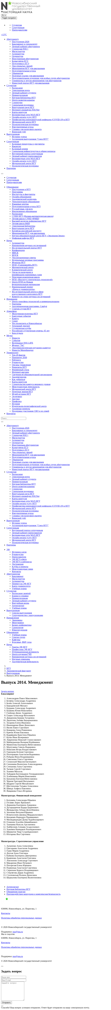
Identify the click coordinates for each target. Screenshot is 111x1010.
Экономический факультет (18, 671)
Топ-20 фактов (18, 355)
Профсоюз (17, 401)
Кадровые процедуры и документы (28, 144)
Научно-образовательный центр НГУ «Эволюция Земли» (38, 236)
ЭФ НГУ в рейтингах (22, 562)
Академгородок (19, 377)
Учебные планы (19, 588)
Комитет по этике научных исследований (31, 296)
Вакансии (16, 146)
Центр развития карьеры (23, 100)
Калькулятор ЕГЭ (20, 61)
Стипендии (17, 102)
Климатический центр (22, 270)
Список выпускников (22, 613)
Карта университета (21, 586)
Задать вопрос (7, 691)
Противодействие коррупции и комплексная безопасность (33, 894)
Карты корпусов (19, 112)
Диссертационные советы (24, 257)
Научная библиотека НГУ (24, 97)
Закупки (16, 399)
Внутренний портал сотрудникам (27, 154)
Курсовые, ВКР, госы (22, 642)
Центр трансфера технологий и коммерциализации (35, 301)
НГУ (8, 668)
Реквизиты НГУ (19, 367)
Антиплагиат (18, 605)
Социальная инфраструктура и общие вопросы (33, 151)
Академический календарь (24, 199)
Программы (17, 192)
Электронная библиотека (23, 226)
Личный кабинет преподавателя (27, 156)
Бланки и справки (20, 596)
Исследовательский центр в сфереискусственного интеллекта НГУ (27, 293)
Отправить (6, 1003)
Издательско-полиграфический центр (29, 406)
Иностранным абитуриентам (25, 59)
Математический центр (23, 267)
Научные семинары (21, 659)
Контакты (11, 413)
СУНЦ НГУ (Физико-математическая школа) (32, 216)
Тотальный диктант (21, 326)
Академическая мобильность (25, 661)
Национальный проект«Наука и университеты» (23, 288)
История (16, 404)
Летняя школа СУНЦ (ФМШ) (25, 218)
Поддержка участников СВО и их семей (30, 411)
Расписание (17, 88)
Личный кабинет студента (24, 93)
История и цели (19, 552)
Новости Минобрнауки (22, 350)
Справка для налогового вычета (27, 129)
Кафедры (16, 640)
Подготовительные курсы (24, 71)
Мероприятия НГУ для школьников (28, 68)
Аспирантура (18, 54)
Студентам (17, 25)
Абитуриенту (12, 39)
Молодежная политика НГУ (25, 313)
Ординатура (17, 56)
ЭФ (8, 549)
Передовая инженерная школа (26, 277)
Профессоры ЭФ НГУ (22, 649)
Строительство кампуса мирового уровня (31, 384)
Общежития (17, 73)
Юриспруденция (19, 630)
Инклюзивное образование (24, 211)
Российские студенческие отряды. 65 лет (31, 331)
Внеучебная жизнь (20, 603)
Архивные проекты (21, 408)
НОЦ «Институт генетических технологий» (32, 279)
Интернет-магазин (20, 372)
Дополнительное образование (26, 201)
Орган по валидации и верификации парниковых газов (27, 273)
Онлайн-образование (21, 197)
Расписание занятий (21, 593)
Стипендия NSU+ (20, 49)
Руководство (18, 362)
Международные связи (22, 569)
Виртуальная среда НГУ (23, 107)
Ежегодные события (21, 316)
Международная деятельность (26, 387)
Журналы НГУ (18, 262)
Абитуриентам (13, 574)
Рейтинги (16, 360)
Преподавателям (19, 30)
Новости (16, 338)
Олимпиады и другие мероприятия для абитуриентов (36, 80)
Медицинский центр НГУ (24, 122)
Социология (17, 627)
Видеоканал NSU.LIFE (22, 343)
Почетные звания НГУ (22, 391)
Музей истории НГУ (21, 394)
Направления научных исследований (29, 245)
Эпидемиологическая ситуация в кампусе (31, 348)
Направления (12, 618)
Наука (9, 240)
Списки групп (18, 637)
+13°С (4, 34)
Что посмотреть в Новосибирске (27, 323)
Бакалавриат (17, 576)
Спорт (15, 321)
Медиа (9, 335)
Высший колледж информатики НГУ (29, 221)
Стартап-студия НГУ (21, 309)
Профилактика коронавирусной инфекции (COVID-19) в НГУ (41, 119)
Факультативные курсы (23, 127)
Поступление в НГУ (21, 189)
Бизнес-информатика (21, 625)
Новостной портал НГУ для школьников (30, 83)
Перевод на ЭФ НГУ (21, 583)
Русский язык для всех (22, 209)
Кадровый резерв (20, 149)
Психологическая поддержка (25, 124)
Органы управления (21, 365)
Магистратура (18, 51)
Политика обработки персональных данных (21, 918)
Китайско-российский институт (26, 231)
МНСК (15, 253)
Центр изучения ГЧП (22, 654)
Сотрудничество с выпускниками (27, 615)
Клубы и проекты (20, 566)
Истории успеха (19, 136)
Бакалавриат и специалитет (24, 44)
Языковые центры (20, 204)
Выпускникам (13, 134)
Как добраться (18, 379)
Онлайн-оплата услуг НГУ (24, 117)
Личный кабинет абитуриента (26, 46)
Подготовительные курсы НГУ (26, 206)
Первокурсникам (20, 95)
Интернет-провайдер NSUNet (25, 110)
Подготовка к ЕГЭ (20, 63)
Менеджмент (18, 622)
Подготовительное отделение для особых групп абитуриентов (41, 78)
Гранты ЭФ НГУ (19, 647)
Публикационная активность (25, 652)
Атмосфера (11, 311)
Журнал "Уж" (18, 345)
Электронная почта (21, 90)
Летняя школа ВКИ (21, 223)
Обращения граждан (15, 891)
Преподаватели (19, 557)
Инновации (11, 299)
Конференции (18, 250)
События (16, 340)
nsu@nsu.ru (18, 932)
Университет (12, 352)
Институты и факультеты (23, 194)
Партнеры (11, 168)
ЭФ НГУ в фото (19, 559)
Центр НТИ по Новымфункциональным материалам (26, 283)
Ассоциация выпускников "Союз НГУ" (30, 139)
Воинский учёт (19, 132)
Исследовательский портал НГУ (27, 248)
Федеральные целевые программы (28, 260)
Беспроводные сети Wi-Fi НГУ (26, 115)
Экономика (17, 620)
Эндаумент (17, 396)
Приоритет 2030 (19, 357)
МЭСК (15, 255)
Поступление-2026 (20, 41)
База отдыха (17, 333)
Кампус (15, 318)
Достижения (17, 564)
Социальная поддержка (23, 105)
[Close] (2, 966)
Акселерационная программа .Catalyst (29, 306)
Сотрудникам (18, 27)
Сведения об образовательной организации (32, 374)
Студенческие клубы (21, 328)
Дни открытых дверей (22, 66)
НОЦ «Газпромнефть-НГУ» (24, 265)
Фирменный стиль (20, 370)
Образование (12, 187)
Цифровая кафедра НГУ (23, 238)
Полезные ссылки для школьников (28, 76)
